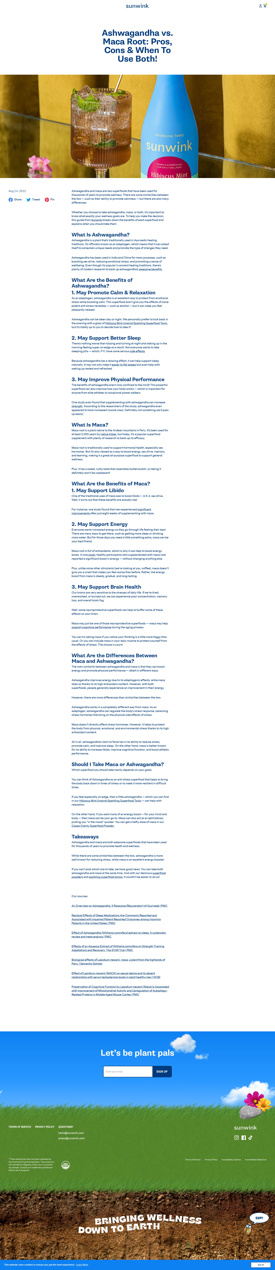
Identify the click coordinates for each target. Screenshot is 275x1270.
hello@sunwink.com (71, 1133)
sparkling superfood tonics (105, 877)
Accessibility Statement (255, 1160)
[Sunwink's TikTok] (251, 1137)
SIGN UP (161, 1072)
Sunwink (96, 220)
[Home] (137, 6)
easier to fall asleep (124, 365)
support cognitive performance (91, 627)
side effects (137, 351)
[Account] (260, 5)
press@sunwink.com (71, 1138)
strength (77, 406)
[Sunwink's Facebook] (243, 1137)
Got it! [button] (261, 1265)
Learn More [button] (82, 1265)
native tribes (108, 434)
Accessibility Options (231, 1160)
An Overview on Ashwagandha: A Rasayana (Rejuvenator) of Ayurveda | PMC (119, 906)
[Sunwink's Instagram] (236, 1137)
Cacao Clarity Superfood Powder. (93, 826)
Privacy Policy (211, 1160)
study (91, 555)
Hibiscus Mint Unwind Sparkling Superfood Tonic (136, 323)
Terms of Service (193, 1160)
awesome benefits (150, 269)
